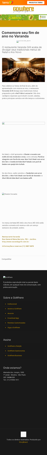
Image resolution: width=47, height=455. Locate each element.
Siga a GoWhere (14, 327)
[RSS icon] (29, 446)
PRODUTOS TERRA (36, 2)
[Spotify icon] (26, 446)
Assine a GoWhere (14, 309)
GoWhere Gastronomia (16, 351)
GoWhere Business (15, 355)
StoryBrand (23, 442)
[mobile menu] (43, 9)
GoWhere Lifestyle (14, 346)
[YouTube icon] (18, 446)
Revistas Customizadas (16, 323)
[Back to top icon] (23, 434)
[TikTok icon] (32, 446)
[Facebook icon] (15, 446)
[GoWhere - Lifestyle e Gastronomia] (23, 9)
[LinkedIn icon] (21, 446)
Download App (13, 318)
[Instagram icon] (24, 446)
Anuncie (11, 313)
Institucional (12, 304)
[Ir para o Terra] (8, 2)
